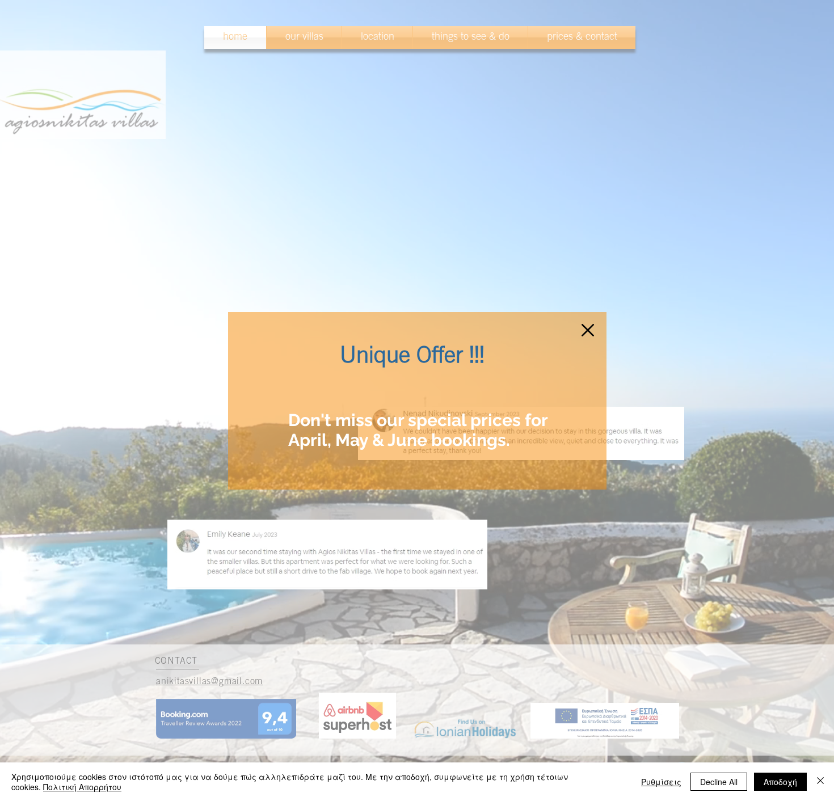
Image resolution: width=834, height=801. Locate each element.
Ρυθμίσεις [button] (661, 781)
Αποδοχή (780, 781)
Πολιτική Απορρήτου (82, 786)
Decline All (719, 781)
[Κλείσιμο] (820, 782)
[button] (588, 330)
